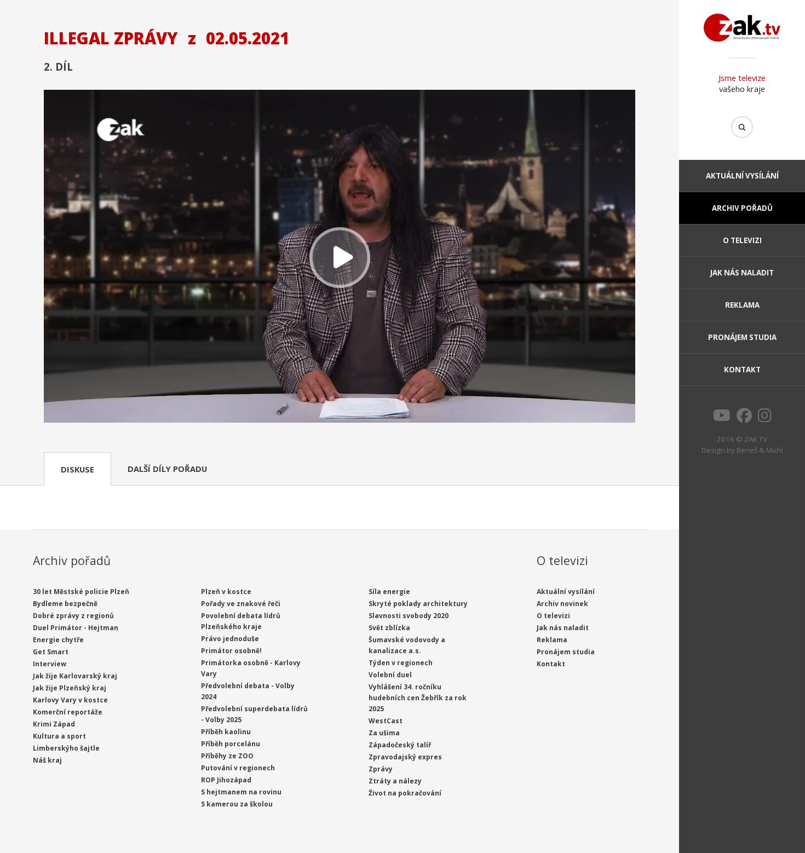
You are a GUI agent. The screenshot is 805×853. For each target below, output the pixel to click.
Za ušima (384, 732)
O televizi (742, 240)
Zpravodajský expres (405, 757)
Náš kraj (47, 760)
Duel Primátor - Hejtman (75, 627)
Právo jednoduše (230, 638)
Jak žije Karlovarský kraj (75, 676)
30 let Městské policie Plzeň (81, 591)
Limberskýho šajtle (66, 748)
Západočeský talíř (400, 745)
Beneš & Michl (760, 450)
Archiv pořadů (742, 208)
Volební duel (390, 674)
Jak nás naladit (742, 273)
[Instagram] (765, 418)
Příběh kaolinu (226, 731)
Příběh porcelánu (230, 743)
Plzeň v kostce (226, 591)
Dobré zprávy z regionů (73, 615)
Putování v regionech (238, 768)
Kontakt (742, 369)
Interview (49, 663)
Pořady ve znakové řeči (240, 603)
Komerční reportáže (67, 712)
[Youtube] (722, 418)
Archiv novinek (562, 603)
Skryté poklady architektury (418, 603)
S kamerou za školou (237, 804)
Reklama (742, 305)
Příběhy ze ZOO (227, 755)
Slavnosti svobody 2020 (409, 615)
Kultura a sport (59, 736)
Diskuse (77, 469)
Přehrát (339, 257)
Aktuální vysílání (742, 176)
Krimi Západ (54, 724)
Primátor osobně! (231, 650)
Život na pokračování (405, 793)
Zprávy (381, 769)
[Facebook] (744, 418)
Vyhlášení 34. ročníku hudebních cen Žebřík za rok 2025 (418, 697)
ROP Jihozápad (226, 780)
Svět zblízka (389, 627)
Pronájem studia (742, 337)
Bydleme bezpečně (65, 603)
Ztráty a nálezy (395, 781)
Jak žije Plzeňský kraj (69, 688)
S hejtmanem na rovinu (241, 792)
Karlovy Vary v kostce (70, 700)
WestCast (386, 720)
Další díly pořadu (167, 468)
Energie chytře (58, 639)
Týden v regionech (401, 662)
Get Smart (50, 651)
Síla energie (389, 591)
